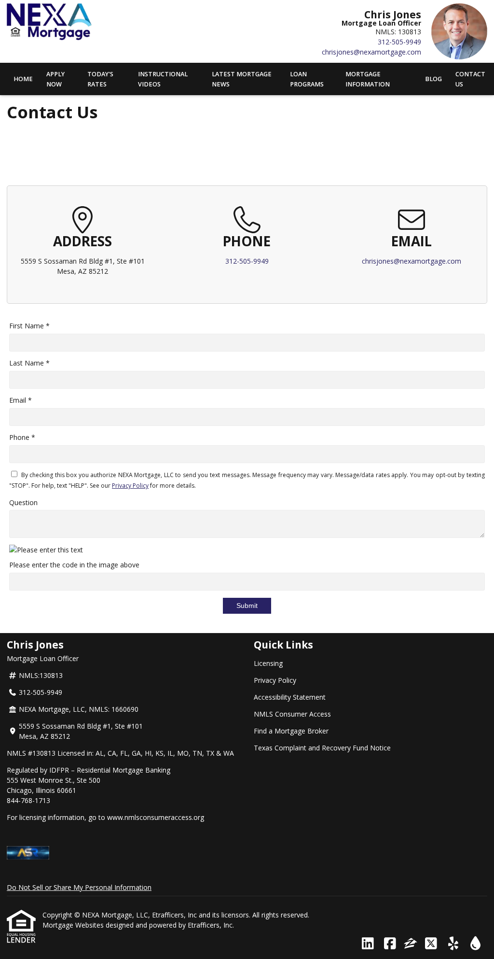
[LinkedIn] (367, 944)
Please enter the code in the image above (74, 564)
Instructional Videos (163, 79)
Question (23, 502)
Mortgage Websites (74, 925)
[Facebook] (390, 944)
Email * (20, 400)
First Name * (29, 325)
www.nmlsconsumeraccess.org (155, 817)
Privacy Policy (130, 485)
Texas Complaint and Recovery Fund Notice (322, 747)
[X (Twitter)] (431, 944)
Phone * (22, 437)
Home (23, 79)
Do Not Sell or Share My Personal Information (79, 887)
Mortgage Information (367, 79)
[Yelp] (453, 944)
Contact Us (470, 79)
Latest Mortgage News (242, 79)
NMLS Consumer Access (292, 714)
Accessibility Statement (290, 697)
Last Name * (29, 362)
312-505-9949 (399, 41)
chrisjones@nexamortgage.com (371, 51)
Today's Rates (100, 79)
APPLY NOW (55, 79)
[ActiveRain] (475, 944)
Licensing (268, 663)
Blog (433, 79)
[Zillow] (410, 944)
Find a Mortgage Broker (291, 730)
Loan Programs (307, 79)
